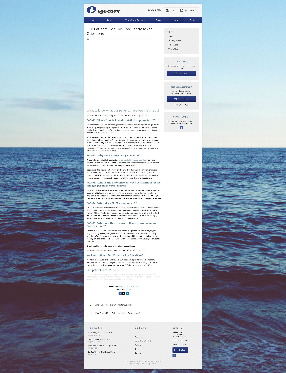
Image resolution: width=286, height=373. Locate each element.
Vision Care (173, 45)
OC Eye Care (142, 361)
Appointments (190, 10)
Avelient (153, 363)
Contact (193, 20)
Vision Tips (128, 289)
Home (92, 20)
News (170, 36)
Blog (176, 20)
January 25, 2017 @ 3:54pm (128, 286)
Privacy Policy (134, 363)
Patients (159, 20)
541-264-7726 (154, 10)
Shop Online (183, 74)
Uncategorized (174, 40)
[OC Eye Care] (103, 10)
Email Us (181, 350)
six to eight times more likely (134, 160)
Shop (171, 10)
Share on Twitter (123, 293)
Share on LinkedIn (127, 293)
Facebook (181, 127)
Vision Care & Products (135, 20)
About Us (110, 20)
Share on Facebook (120, 293)
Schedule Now (183, 99)
